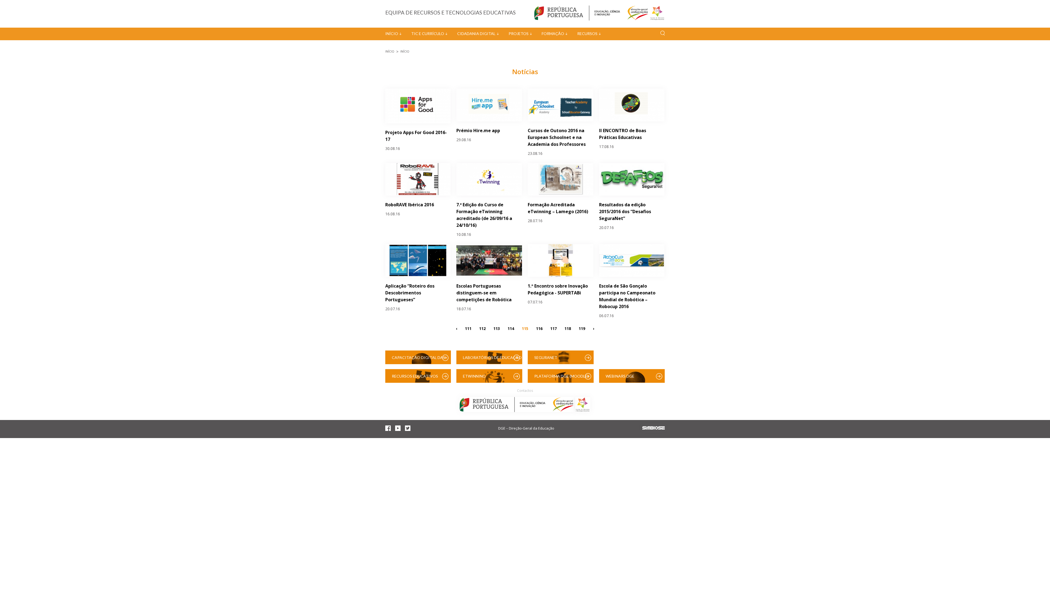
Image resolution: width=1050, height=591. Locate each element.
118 (567, 328)
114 (511, 328)
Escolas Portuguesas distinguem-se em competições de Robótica (484, 293)
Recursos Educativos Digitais (415, 378)
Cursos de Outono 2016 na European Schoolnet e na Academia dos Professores (557, 137)
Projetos (519, 33)
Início (391, 33)
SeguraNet (545, 357)
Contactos (525, 390)
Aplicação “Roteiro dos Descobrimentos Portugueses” (409, 293)
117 (553, 328)
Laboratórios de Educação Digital (492, 359)
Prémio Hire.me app (478, 131)
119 (582, 328)
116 (539, 328)
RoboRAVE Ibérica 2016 (409, 205)
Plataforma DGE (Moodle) (561, 376)
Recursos (587, 33)
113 (496, 328)
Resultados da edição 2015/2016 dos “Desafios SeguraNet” (625, 211)
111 (468, 328)
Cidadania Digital (476, 33)
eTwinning (474, 376)
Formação (553, 33)
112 (482, 328)
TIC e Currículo (427, 33)
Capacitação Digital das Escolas (418, 359)
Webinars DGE (620, 376)
